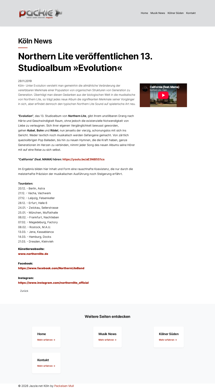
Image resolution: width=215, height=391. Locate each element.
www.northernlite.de (33, 253)
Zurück (24, 290)
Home (144, 13)
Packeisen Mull (64, 386)
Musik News (157, 13)
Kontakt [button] (191, 13)
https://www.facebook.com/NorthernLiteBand (51, 268)
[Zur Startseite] (40, 13)
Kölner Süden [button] (176, 13)
